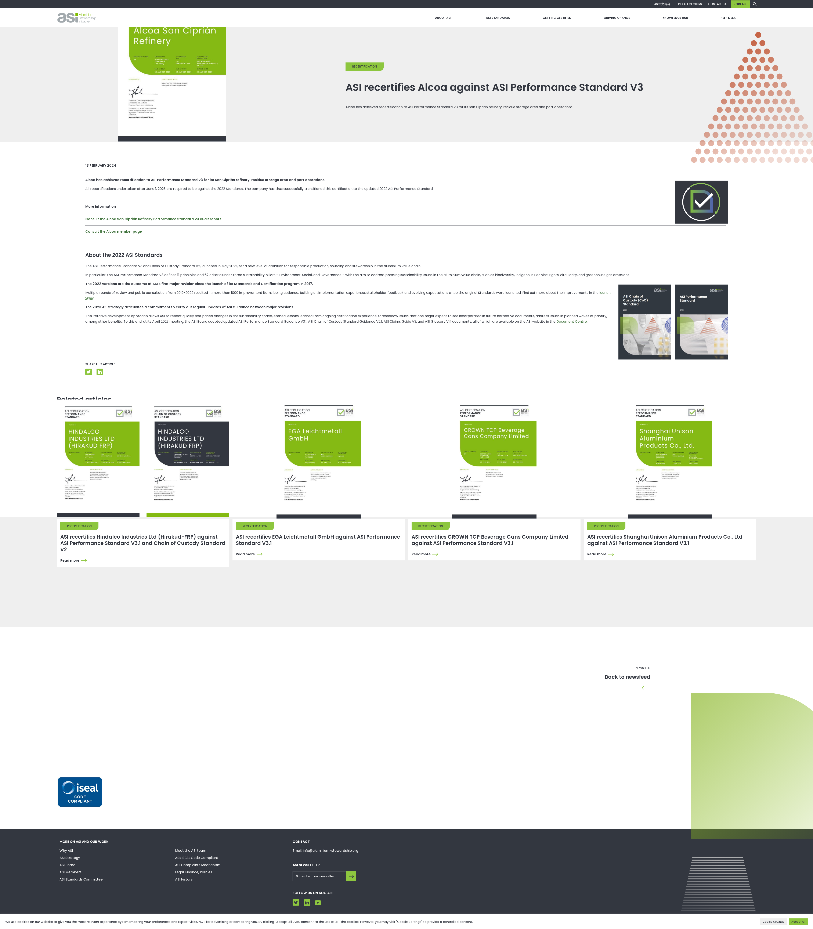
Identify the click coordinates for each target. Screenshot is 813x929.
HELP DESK (728, 18)
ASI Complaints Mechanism (197, 865)
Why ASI (66, 850)
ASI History (184, 879)
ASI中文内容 (662, 4)
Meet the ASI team (190, 850)
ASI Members (70, 872)
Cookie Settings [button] (773, 922)
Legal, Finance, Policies (193, 872)
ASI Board (67, 865)
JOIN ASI (740, 4)
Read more (69, 560)
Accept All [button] (798, 922)
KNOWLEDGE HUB (675, 18)
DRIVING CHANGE (617, 18)
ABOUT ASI (443, 18)
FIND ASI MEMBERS (689, 4)
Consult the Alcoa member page (113, 231)
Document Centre (571, 321)
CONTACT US (717, 4)
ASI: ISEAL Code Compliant (196, 857)
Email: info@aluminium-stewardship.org (325, 850)
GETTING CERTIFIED (557, 18)
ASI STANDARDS (498, 18)
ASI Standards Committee (81, 879)
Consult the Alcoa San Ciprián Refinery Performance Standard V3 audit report (153, 219)
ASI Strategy (69, 857)
